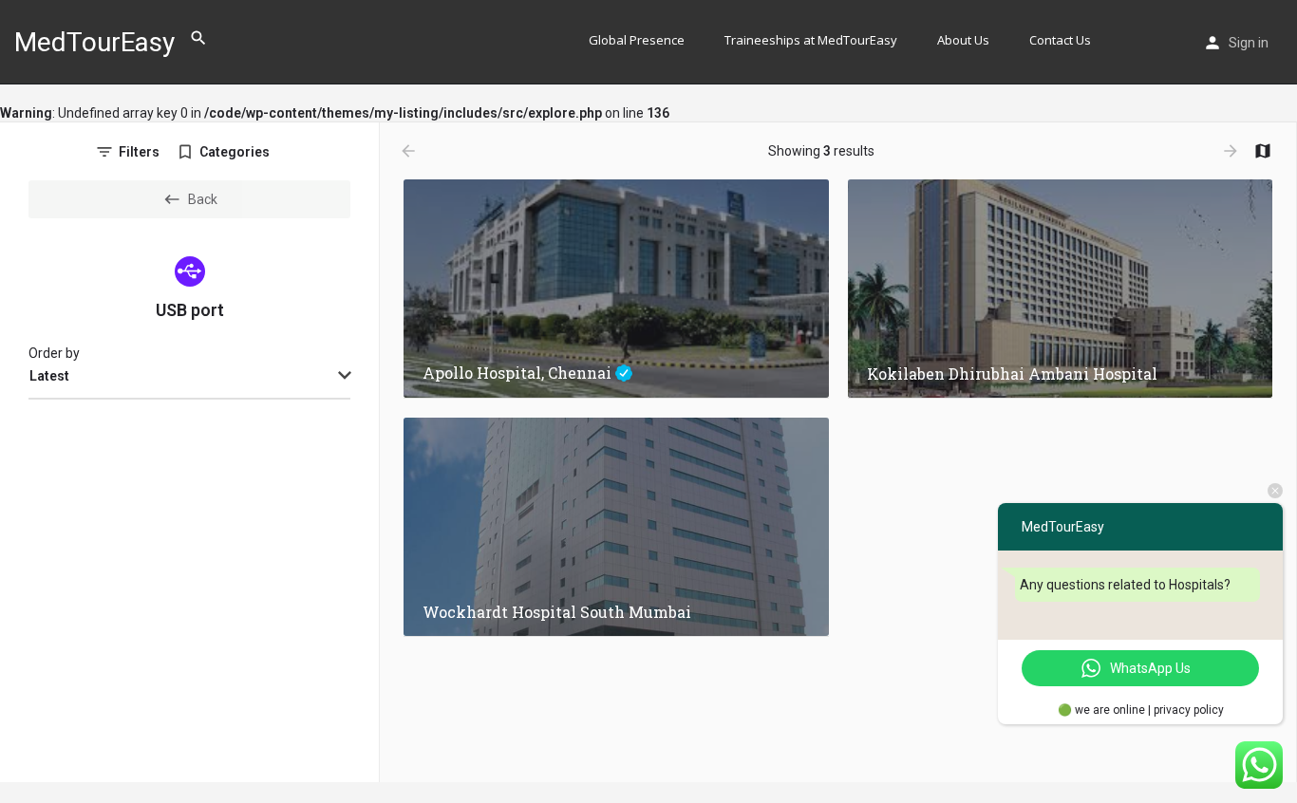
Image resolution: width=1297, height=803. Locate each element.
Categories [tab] (234, 151)
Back (202, 199)
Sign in (1249, 42)
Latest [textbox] (49, 375)
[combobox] (189, 377)
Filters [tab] (139, 151)
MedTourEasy (94, 42)
